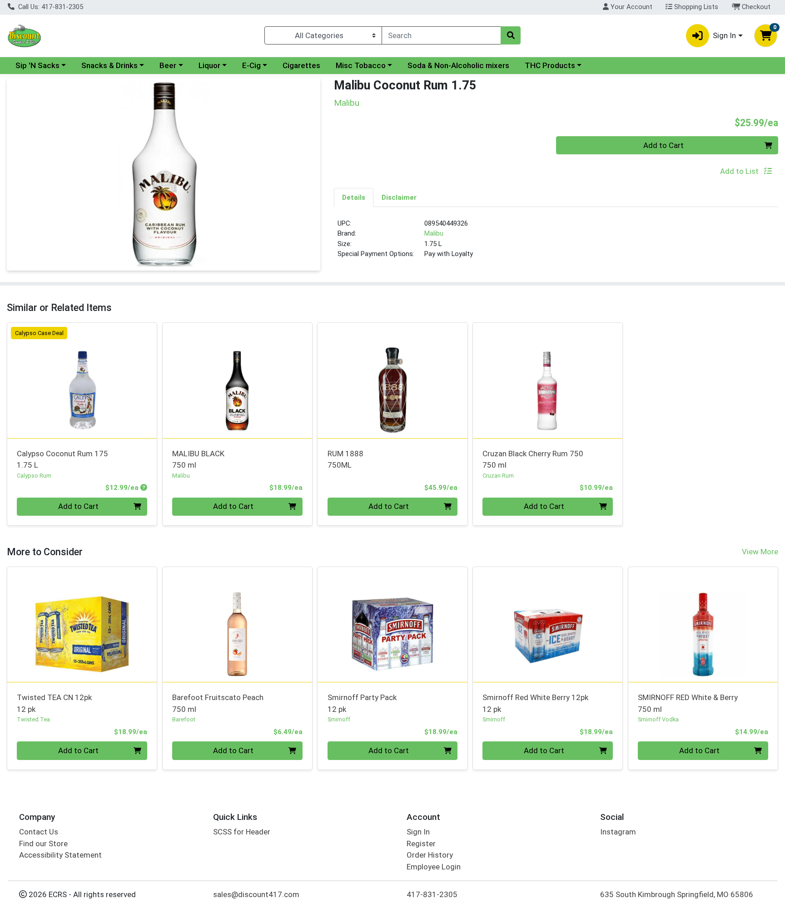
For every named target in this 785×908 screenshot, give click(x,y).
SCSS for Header (241, 831)
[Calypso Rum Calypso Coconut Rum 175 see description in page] (82, 380)
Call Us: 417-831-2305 (49, 7)
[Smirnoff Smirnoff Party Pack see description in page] (392, 624)
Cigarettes (301, 65)
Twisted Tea (33, 719)
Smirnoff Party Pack (362, 703)
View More (760, 551)
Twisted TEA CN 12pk (54, 703)
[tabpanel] (556, 242)
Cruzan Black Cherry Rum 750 (532, 459)
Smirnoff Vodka (658, 719)
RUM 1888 (345, 459)
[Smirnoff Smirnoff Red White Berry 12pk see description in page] (548, 624)
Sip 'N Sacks (37, 65)
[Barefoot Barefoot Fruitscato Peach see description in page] (237, 624)
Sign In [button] (724, 35)
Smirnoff (339, 719)
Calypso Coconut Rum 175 (62, 459)
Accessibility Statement (60, 854)
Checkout (755, 7)
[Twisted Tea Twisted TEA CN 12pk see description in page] (82, 624)
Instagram (618, 831)
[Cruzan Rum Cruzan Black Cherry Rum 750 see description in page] (548, 380)
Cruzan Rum (498, 475)
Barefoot (183, 719)
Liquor (209, 65)
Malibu (433, 233)
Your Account (630, 7)
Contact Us (38, 831)
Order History (430, 854)
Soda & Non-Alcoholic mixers (458, 65)
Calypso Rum (34, 475)
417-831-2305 (432, 894)
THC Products (550, 65)
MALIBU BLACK (198, 459)
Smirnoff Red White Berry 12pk (535, 703)
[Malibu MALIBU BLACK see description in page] (237, 380)
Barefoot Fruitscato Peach (217, 703)
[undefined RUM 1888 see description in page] (392, 380)
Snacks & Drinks (109, 65)
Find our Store (43, 843)
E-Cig (251, 65)
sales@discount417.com (256, 894)
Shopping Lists (695, 7)
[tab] (353, 197)
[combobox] (441, 35)
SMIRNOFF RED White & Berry (688, 703)
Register (421, 843)
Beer (167, 65)
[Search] (511, 35)
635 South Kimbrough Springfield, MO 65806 (676, 894)
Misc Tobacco (361, 65)
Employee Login (434, 866)
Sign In (418, 831)
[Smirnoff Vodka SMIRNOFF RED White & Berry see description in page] (703, 624)
